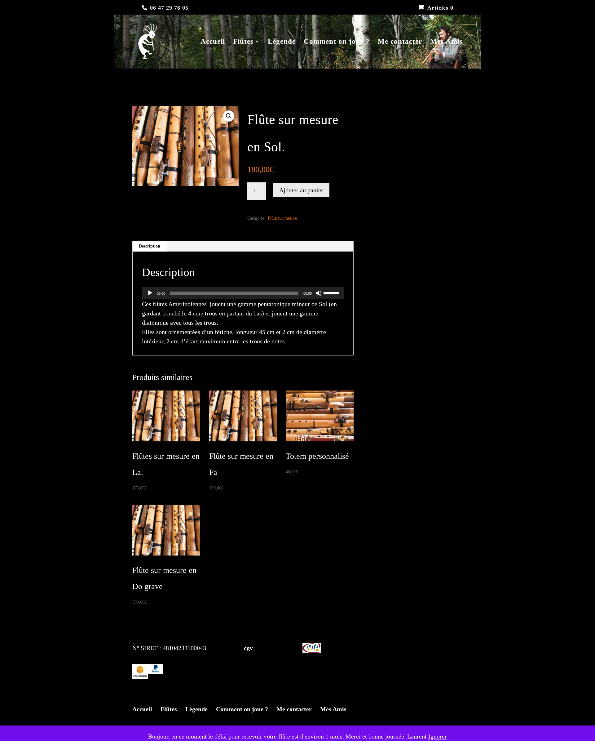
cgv (235, 648)
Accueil (213, 42)
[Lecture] (150, 293)
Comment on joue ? (337, 42)
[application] (243, 293)
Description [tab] (149, 246)
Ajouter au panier (301, 190)
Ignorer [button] (437, 736)
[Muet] (318, 293)
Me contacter (400, 42)
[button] (228, 116)
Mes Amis (446, 42)
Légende (282, 42)
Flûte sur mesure (282, 218)
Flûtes (243, 42)
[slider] (332, 292)
